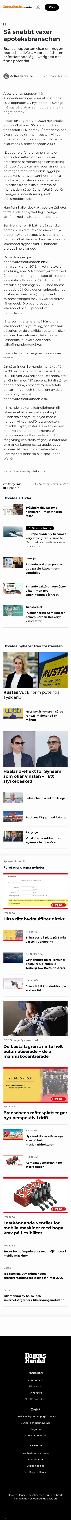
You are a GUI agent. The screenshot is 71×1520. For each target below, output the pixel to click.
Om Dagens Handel (35, 1472)
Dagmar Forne (23, 75)
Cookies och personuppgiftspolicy (35, 1416)
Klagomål (35, 1429)
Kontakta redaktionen (35, 1453)
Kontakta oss (35, 1459)
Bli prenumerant (35, 1380)
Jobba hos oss (35, 1465)
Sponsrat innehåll (35, 1435)
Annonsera (35, 1392)
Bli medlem (35, 1386)
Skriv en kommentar (53, 484)
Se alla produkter (35, 1399)
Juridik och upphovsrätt (35, 1422)
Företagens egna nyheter (23, 867)
